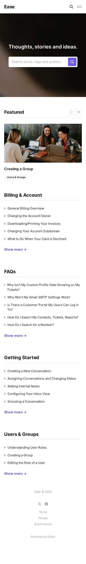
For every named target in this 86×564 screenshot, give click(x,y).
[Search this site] (71, 7)
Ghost (51, 536)
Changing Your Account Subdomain (34, 231)
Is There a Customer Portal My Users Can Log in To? (43, 307)
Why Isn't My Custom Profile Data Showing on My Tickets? (43, 287)
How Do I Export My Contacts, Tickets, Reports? (43, 317)
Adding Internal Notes (24, 386)
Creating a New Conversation (29, 371)
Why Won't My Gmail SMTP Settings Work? (39, 297)
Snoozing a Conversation (26, 401)
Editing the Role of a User (26, 463)
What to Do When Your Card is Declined (37, 239)
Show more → (15, 249)
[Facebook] (46, 504)
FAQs (10, 271)
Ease (9, 6)
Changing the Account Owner (29, 216)
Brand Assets (43, 524)
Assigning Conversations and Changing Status (42, 378)
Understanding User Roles (27, 447)
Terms (43, 512)
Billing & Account (23, 195)
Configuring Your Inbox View (29, 394)
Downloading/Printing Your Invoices (34, 224)
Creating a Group (18, 169)
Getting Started (21, 357)
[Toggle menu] (79, 7)
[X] (39, 504)
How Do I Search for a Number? (31, 325)
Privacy (43, 518)
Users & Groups (16, 177)
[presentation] (71, 112)
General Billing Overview (26, 208)
